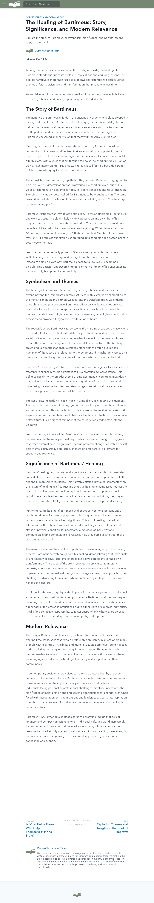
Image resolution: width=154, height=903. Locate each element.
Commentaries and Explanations (45, 17)
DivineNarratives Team (47, 51)
